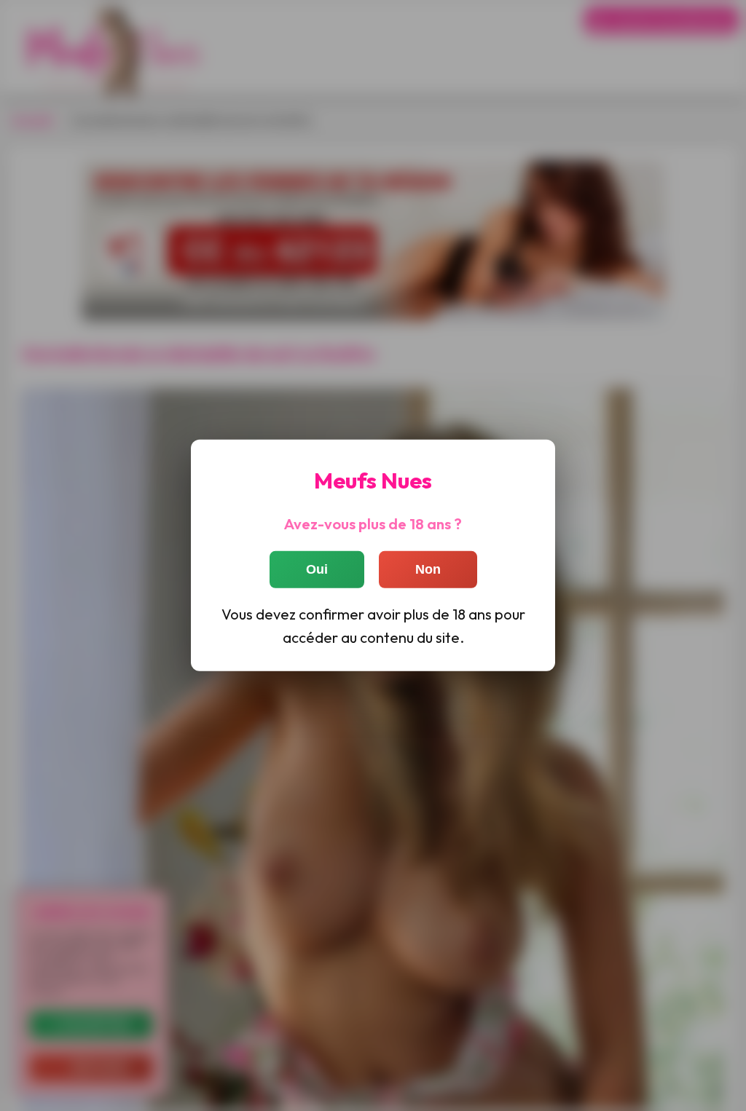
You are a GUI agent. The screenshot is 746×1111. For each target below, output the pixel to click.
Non (428, 568)
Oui (317, 568)
